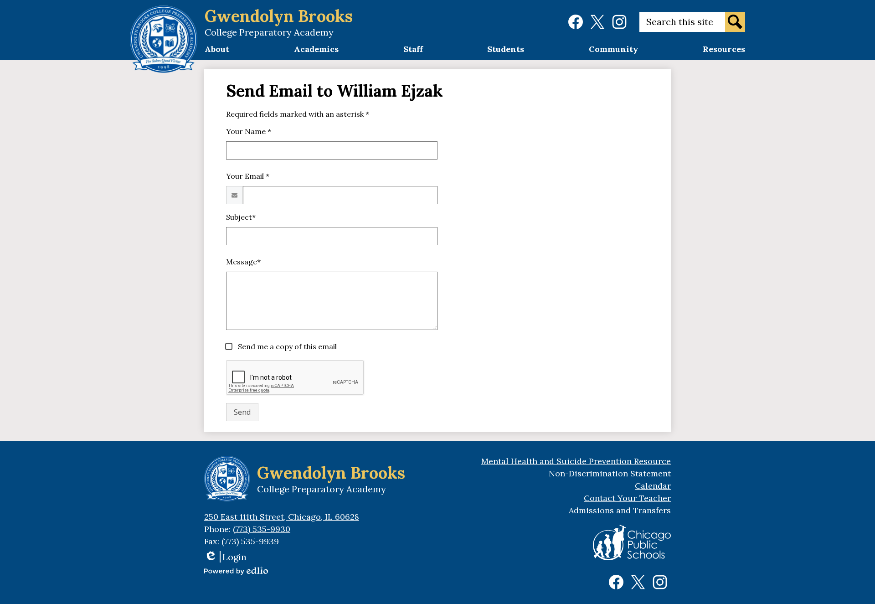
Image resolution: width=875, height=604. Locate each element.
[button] (217, 52)
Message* (243, 261)
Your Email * (247, 176)
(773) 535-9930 (261, 529)
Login (225, 557)
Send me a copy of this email (286, 346)
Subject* (241, 217)
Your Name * (248, 131)
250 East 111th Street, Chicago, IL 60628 (281, 516)
